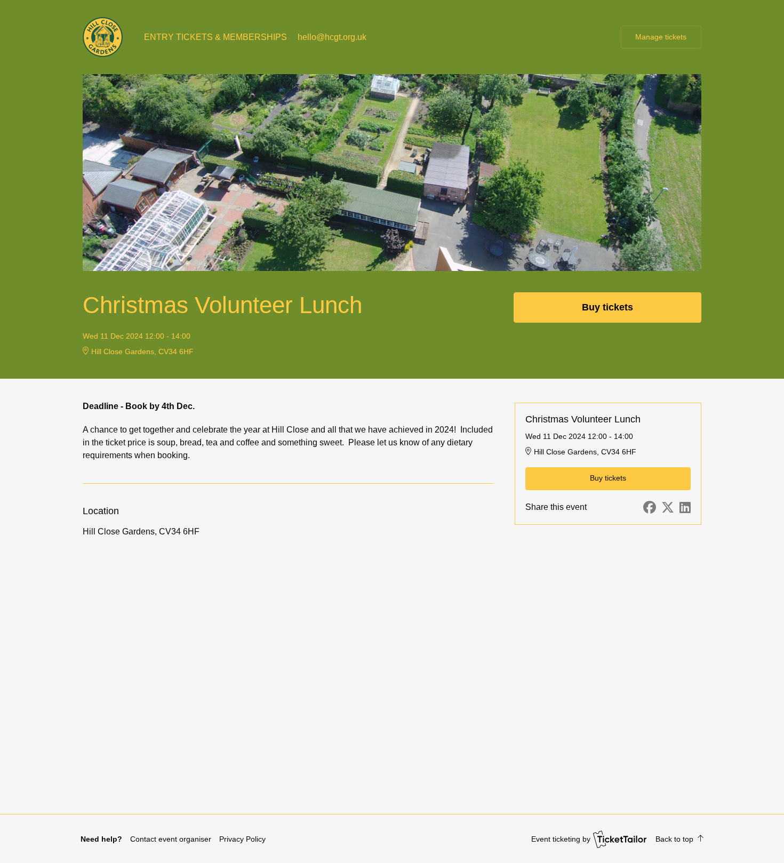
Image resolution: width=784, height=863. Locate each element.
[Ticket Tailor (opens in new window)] (619, 839)
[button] (170, 839)
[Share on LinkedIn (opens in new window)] (685, 507)
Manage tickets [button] (660, 37)
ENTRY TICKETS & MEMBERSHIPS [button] (215, 37)
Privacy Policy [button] (242, 839)
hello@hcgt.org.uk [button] (332, 37)
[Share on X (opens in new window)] (667, 507)
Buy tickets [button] (607, 307)
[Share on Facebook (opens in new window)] (649, 507)
